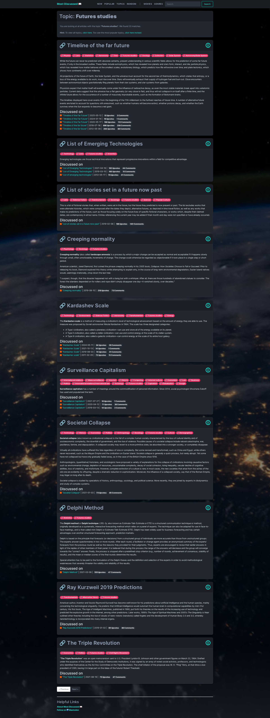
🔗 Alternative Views (89, 597)
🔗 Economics (171, 380)
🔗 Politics (65, 383)
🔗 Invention (110, 154)
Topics (121, 4)
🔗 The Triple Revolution (89, 643)
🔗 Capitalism (151, 383)
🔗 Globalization (167, 383)
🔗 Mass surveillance (95, 380)
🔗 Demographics (184, 433)
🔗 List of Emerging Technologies (101, 144)
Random (131, 4)
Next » (75, 689)
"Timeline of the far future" (75, 125)
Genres (158, 4)
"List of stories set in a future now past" (81, 224)
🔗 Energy (169, 315)
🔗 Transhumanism (97, 200)
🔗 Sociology (113, 200)
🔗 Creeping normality (87, 239)
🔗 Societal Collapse (85, 423)
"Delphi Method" (70, 572)
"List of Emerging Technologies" (77, 168)
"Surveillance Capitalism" (74, 401)
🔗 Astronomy (102, 55)
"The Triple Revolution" (73, 677)
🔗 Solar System (173, 55)
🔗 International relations (72, 380)
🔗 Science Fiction (78, 200)
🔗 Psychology (67, 249)
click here (87, 32)
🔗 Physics (65, 55)
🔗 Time (114, 55)
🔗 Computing (137, 380)
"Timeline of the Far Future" (75, 115)
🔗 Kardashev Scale (84, 305)
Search (207, 4)
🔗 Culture (169, 433)
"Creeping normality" (72, 290)
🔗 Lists (76, 55)
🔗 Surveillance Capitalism (92, 370)
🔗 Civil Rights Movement (118, 653)
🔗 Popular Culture (161, 200)
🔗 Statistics (87, 55)
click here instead (133, 32)
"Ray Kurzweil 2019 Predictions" (77, 628)
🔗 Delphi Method (81, 508)
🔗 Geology (145, 55)
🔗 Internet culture (154, 380)
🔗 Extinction (158, 55)
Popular (109, 4)
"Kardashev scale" (71, 355)
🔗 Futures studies (128, 55)
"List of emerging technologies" (77, 175)
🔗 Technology (67, 154)
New (99, 4)
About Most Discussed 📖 (69, 706)
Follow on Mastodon (68, 710)
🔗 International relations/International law (91, 383)
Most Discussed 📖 (69, 3)
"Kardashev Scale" (71, 345)
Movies (148, 4)
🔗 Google (180, 383)
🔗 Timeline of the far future (94, 45)
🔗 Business (194, 380)
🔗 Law (183, 380)
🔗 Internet (111, 380)
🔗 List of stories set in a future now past (110, 190)
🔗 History (123, 380)
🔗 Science (146, 200)
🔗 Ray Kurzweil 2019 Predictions (100, 587)
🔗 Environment (83, 315)
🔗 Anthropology (122, 433)
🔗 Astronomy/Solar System (195, 55)
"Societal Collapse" (71, 492)
